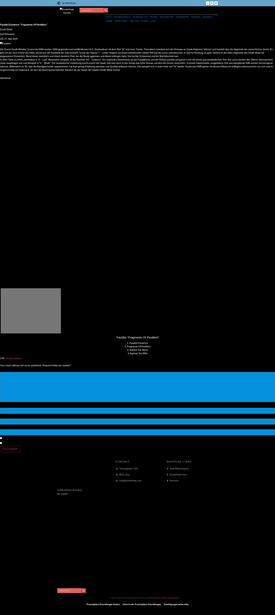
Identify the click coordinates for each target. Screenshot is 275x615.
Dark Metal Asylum (122, 17)
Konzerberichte (167, 17)
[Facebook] (212, 3)
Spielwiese (207, 17)
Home (108, 17)
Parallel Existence (13, 358)
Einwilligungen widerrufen (176, 604)
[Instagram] (207, 3)
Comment (5, 370)
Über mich (134, 21)
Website (4, 428)
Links (153, 21)
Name (4, 406)
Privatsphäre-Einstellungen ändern (103, 604)
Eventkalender (182, 17)
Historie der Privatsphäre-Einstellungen (142, 604)
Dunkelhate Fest (140, 17)
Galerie (109, 21)
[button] (122, 17)
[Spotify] (216, 3)
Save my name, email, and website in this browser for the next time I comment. (41, 438)
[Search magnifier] (105, 10)
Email (3, 417)
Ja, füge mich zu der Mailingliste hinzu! (22, 443)
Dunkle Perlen (121, 21)
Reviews (154, 17)
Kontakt (144, 21)
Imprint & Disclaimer (170, 598)
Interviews (195, 17)
